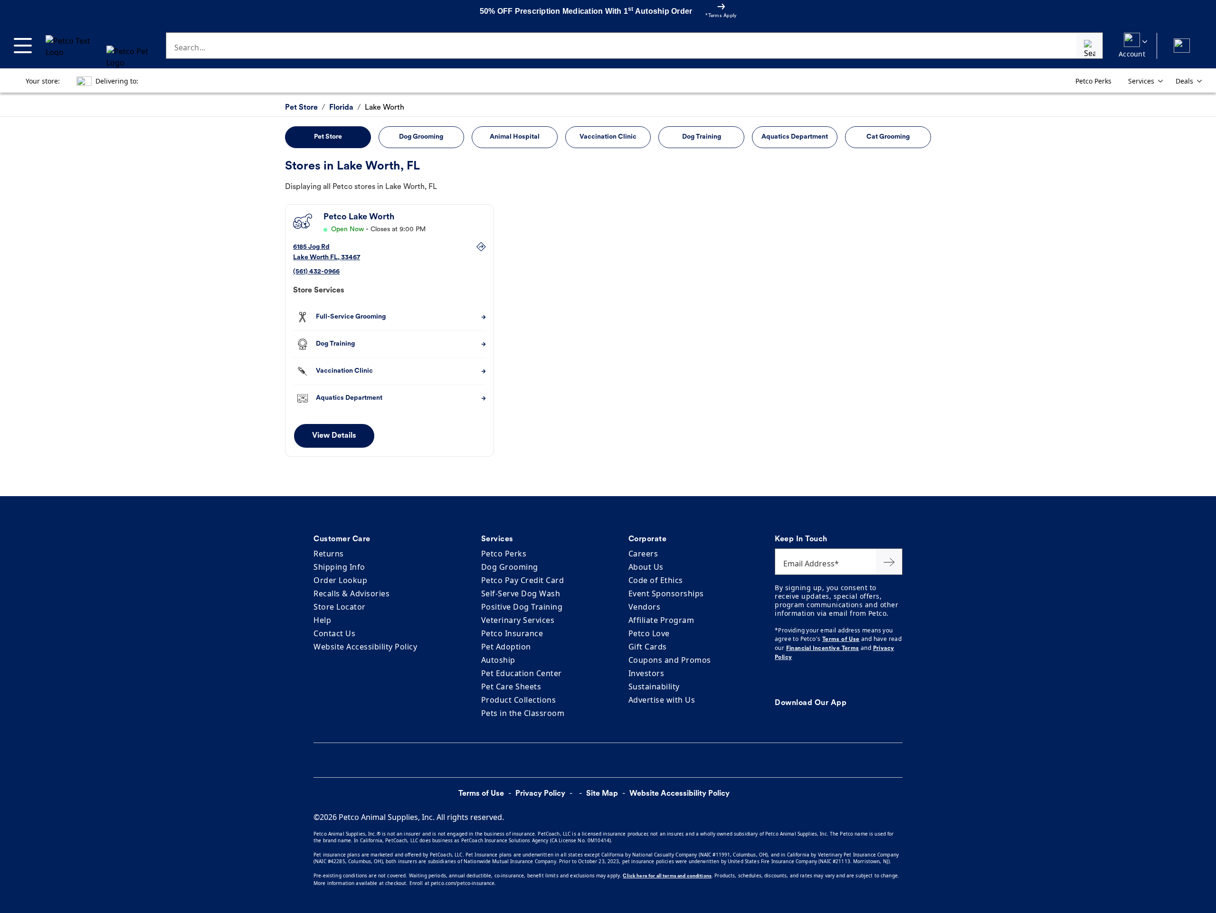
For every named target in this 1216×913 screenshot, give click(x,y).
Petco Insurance (512, 633)
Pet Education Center (521, 673)
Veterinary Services (518, 620)
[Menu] (23, 45)
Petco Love (649, 633)
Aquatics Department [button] (794, 137)
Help (322, 620)
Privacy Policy (540, 794)
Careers (643, 553)
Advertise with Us (661, 700)
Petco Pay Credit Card (522, 580)
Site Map (602, 794)
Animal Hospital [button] (515, 137)
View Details (334, 436)
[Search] (1089, 45)
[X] (781, 680)
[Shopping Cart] (1182, 46)
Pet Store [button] (328, 137)
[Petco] (95, 45)
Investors (646, 673)
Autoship (498, 660)
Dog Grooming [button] (421, 137)
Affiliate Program (661, 620)
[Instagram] (793, 680)
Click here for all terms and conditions (667, 876)
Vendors (644, 607)
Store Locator (340, 607)
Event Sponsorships (666, 593)
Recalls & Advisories (352, 593)
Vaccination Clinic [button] (608, 137)
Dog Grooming (509, 567)
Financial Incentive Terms (822, 648)
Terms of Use (841, 639)
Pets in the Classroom (523, 713)
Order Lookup (340, 580)
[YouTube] (798, 680)
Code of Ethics (655, 580)
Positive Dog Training (522, 607)
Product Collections (518, 700)
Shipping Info (339, 567)
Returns (329, 553)
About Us (646, 567)
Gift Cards (647, 646)
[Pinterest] (787, 680)
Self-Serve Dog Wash (520, 593)
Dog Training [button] (701, 137)
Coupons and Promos (669, 660)
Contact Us (334, 633)
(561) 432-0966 (316, 271)
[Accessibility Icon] (744, 793)
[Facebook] (776, 680)
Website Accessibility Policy (365, 646)
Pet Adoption (506, 646)
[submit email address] (889, 561)
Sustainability (654, 686)
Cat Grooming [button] (888, 137)
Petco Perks (504, 553)
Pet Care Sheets (511, 686)
